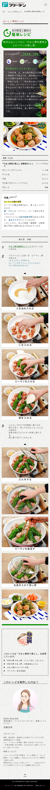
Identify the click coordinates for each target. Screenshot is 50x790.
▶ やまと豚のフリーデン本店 (16, 667)
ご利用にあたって (40, 785)
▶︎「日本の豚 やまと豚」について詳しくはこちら (24, 660)
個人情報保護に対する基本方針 (23, 785)
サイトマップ (9, 785)
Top (3, 11)
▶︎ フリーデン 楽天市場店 (15, 671)
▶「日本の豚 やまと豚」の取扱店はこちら (21, 664)
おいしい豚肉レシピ (15, 11)
